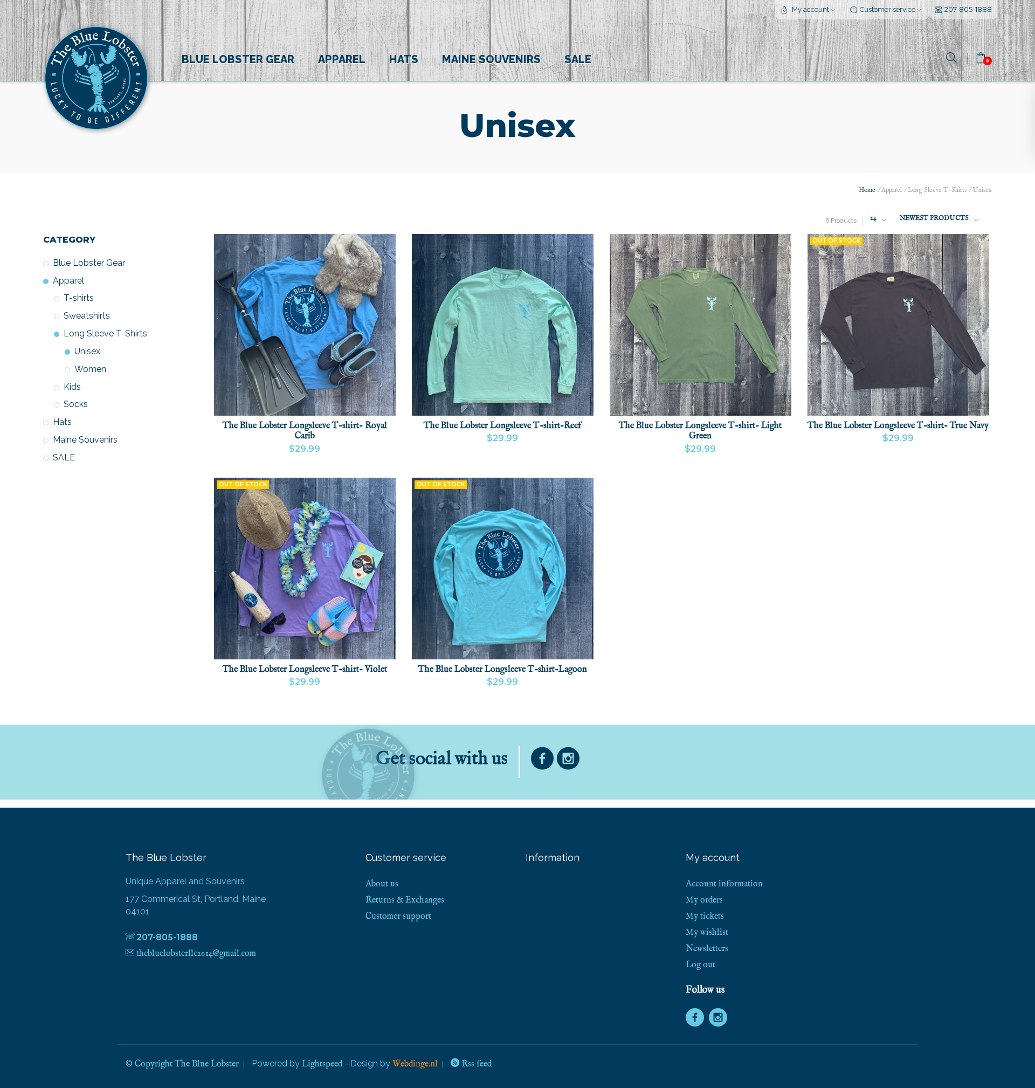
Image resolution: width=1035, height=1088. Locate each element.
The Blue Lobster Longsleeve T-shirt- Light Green (700, 431)
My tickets (705, 916)
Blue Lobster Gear (238, 59)
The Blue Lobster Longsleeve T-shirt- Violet (305, 670)
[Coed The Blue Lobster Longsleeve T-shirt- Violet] (305, 568)
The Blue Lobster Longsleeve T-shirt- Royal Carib (305, 431)
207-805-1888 (968, 9)
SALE (577, 59)
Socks (76, 404)
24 (873, 218)
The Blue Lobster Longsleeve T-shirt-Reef (502, 426)
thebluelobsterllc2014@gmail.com (196, 953)
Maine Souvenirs (491, 59)
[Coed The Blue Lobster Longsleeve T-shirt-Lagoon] (503, 568)
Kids (72, 387)
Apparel (341, 59)
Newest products (934, 218)
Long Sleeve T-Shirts (105, 333)
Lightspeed (322, 1064)
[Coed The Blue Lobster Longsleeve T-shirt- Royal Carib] (305, 325)
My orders (704, 900)
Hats (403, 59)
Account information (724, 884)
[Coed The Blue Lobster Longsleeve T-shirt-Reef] (503, 325)
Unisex (87, 351)
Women (90, 369)
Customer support (398, 916)
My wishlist (707, 932)
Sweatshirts (87, 316)
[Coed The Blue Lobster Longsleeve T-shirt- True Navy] (898, 325)
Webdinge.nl (415, 1064)
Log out (700, 965)
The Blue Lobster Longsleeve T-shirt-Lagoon (502, 670)
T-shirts (79, 298)
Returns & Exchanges (404, 900)
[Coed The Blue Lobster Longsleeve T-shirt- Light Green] (700, 325)
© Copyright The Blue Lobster (182, 1064)
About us (381, 884)
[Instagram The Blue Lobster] (568, 761)
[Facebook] (542, 761)
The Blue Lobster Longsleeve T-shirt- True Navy (898, 426)
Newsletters (707, 949)
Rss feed (475, 1064)
